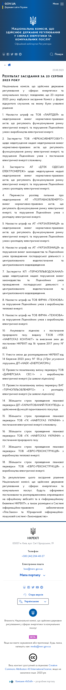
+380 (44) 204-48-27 (33, 556)
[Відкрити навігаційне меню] (62, 4)
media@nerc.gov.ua (41, 647)
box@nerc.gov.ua (33, 569)
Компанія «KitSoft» (24, 682)
